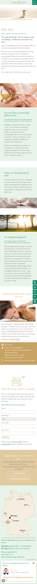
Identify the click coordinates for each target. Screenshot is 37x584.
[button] (3, 580)
